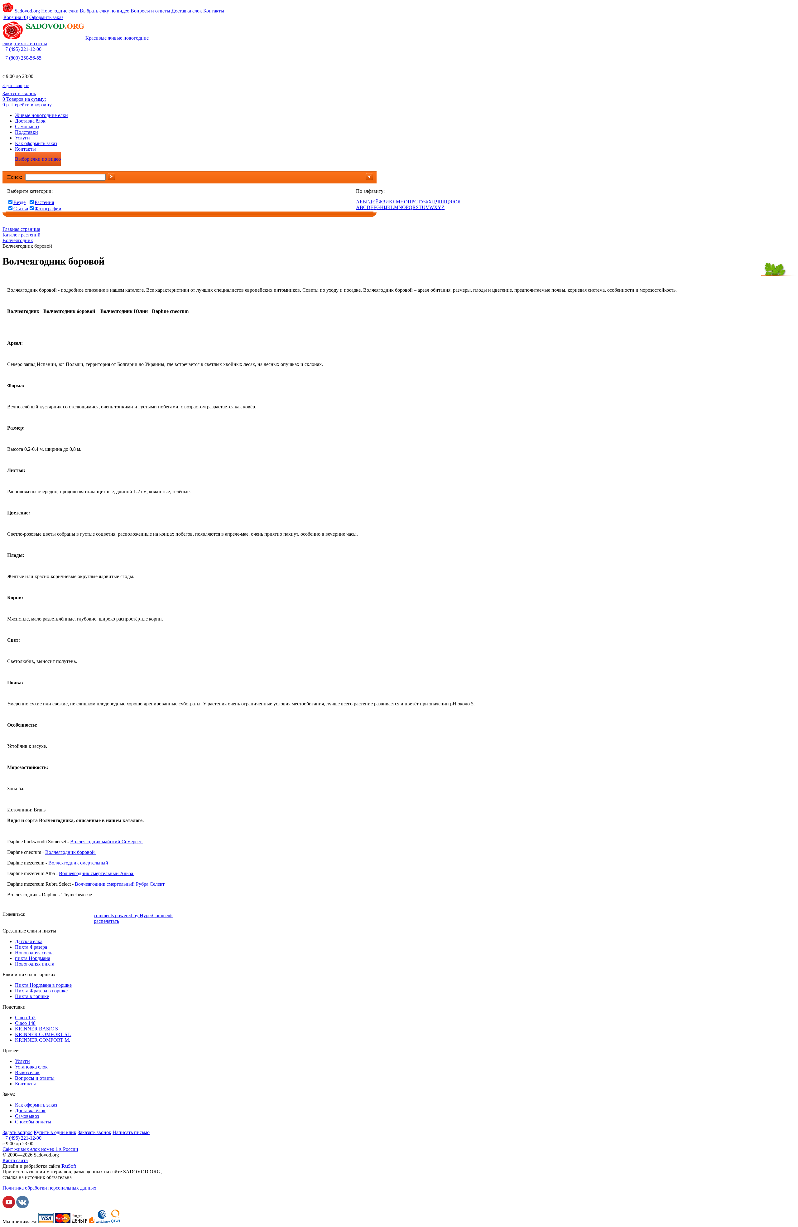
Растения (44, 202)
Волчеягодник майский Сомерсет (106, 841)
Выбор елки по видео (38, 159)
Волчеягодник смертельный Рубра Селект (120, 884)
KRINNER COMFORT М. (42, 1040)
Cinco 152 (25, 1017)
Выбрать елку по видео (104, 10)
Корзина (15, 17)
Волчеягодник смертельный (78, 862)
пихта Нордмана (32, 958)
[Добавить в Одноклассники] (51, 915)
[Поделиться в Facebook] (32, 915)
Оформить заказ (46, 17)
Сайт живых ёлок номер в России (40, 1149)
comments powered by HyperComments (133, 915)
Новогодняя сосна (34, 952)
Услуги (22, 137)
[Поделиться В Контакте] (41, 915)
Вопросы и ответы (150, 10)
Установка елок (31, 1066)
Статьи (20, 208)
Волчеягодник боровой (70, 852)
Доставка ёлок (30, 121)
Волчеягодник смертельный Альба (96, 873)
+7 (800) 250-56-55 (21, 58)
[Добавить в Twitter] (60, 915)
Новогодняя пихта (34, 964)
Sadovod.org (26, 10)
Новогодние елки (60, 10)
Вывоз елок (27, 1072)
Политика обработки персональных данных (49, 1187)
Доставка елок (186, 10)
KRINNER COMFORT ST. (43, 1034)
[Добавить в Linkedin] (79, 915)
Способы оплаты (33, 1121)
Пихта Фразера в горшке (41, 990)
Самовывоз (27, 126)
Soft (68, 1166)
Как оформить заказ (36, 143)
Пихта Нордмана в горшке (43, 985)
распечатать (106, 921)
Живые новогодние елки (41, 115)
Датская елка (28, 941)
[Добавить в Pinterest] (88, 915)
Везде (19, 202)
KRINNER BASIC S (36, 1028)
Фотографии (48, 208)
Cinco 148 (25, 1023)
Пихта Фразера (31, 947)
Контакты (213, 10)
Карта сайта (15, 1160)
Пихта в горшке (32, 996)
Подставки (26, 132)
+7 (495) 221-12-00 (21, 49)
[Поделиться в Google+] (69, 915)
